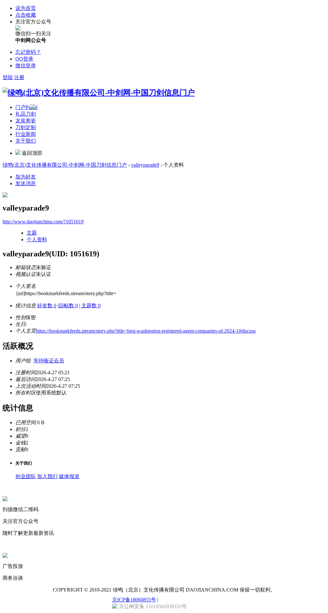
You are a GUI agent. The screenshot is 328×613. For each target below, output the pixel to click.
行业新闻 (25, 134)
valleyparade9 (145, 165)
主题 (32, 233)
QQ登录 (24, 59)
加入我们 (47, 476)
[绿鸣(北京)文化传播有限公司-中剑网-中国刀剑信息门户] (99, 92)
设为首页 (25, 8)
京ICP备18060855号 (134, 599)
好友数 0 (46, 305)
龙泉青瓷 (25, 120)
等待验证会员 (48, 360)
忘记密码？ (28, 52)
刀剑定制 (25, 127)
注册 (19, 77)
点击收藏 (25, 15)
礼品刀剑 (25, 114)
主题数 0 (91, 305)
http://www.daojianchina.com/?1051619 (43, 221)
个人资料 (37, 239)
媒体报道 (69, 476)
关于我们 (25, 141)
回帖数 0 (68, 305)
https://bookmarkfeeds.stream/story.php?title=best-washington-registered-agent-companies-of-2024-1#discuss (146, 331)
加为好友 (25, 176)
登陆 (8, 77)
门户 (26, 107)
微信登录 (25, 65)
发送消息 (25, 183)
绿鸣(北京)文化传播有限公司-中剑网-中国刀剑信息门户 (65, 165)
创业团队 (25, 476)
